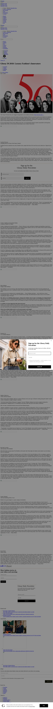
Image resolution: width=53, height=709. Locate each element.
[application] (26, 705)
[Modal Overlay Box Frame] (26, 354)
